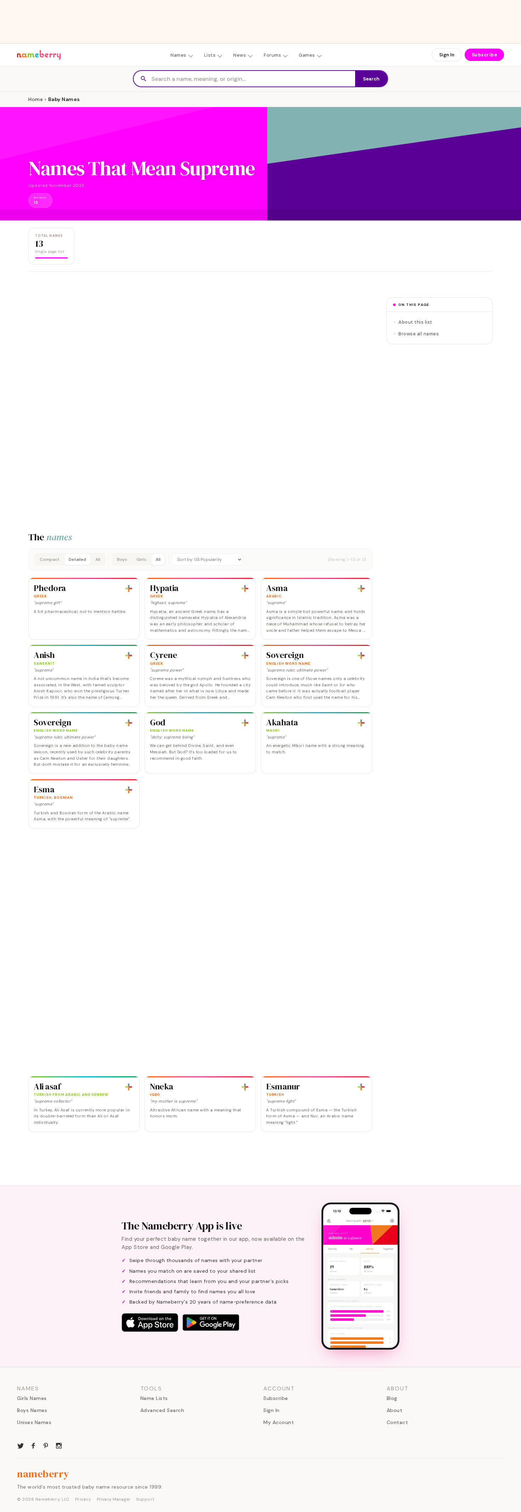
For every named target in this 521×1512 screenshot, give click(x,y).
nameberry (43, 1473)
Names (178, 55)
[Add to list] (128, 588)
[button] (200, 559)
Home (35, 99)
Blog (392, 1398)
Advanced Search (162, 1410)
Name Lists (154, 1398)
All (97, 559)
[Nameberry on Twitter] (20, 1445)
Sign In (446, 55)
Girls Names (32, 1398)
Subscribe (484, 55)
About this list (415, 322)
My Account (278, 1422)
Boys (122, 559)
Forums (272, 55)
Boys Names (32, 1410)
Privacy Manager (113, 1499)
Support (145, 1499)
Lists (210, 55)
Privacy (83, 1499)
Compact (50, 559)
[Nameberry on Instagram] (58, 1445)
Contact (397, 1422)
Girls (141, 559)
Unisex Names (34, 1422)
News (239, 55)
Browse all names (418, 334)
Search (371, 79)
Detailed (77, 559)
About (395, 1410)
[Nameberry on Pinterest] (46, 1445)
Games (307, 55)
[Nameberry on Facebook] (33, 1445)
